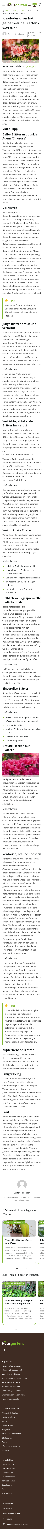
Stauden (5, 1450)
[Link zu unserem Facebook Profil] (4, 1350)
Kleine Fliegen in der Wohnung (14, 1378)
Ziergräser (6, 1429)
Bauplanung (7, 1485)
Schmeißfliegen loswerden (13, 1391)
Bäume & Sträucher (10, 1413)
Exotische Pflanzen (9, 1417)
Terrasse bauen (8, 1481)
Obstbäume (7, 1438)
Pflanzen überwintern (11, 1446)
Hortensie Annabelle (10, 1399)
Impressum (7, 1519)
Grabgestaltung (8, 1468)
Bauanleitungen (8, 1477)
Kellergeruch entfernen (11, 1382)
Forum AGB (7, 1509)
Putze (4, 1489)
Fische (4, 1421)
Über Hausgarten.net (11, 1514)
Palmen (5, 1442)
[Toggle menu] (3, 5)
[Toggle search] (40, 5)
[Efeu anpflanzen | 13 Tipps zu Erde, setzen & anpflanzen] (19, 1289)
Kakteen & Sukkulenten (11, 1434)
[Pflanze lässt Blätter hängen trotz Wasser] (19, 1228)
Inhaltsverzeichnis (19, 66)
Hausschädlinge (8, 1464)
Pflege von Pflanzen (21, 11)
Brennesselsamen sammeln (13, 1395)
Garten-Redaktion (15, 34)
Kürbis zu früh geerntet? (12, 1370)
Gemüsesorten (8, 1425)
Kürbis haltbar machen (11, 1366)
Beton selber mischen (11, 1386)
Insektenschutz (8, 1472)
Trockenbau (7, 1493)
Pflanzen (9, 11)
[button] (17, 1268)
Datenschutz (7, 1504)
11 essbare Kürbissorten (12, 1374)
